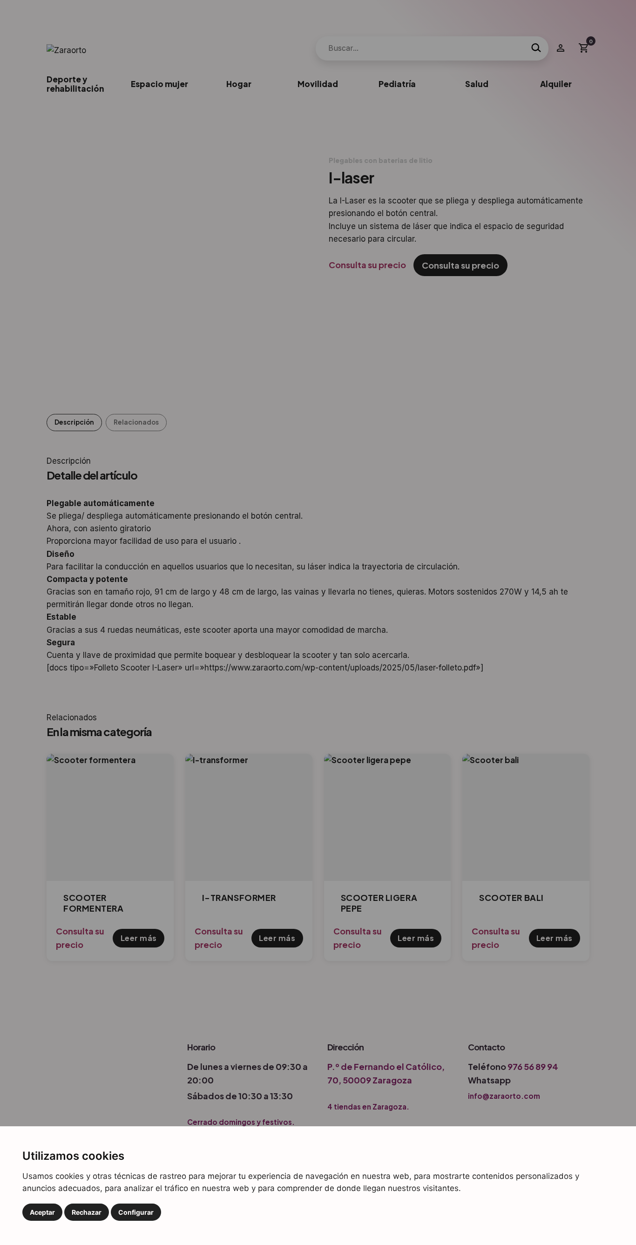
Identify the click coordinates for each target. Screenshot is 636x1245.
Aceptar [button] (42, 1212)
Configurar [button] (136, 1212)
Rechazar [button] (86, 1212)
